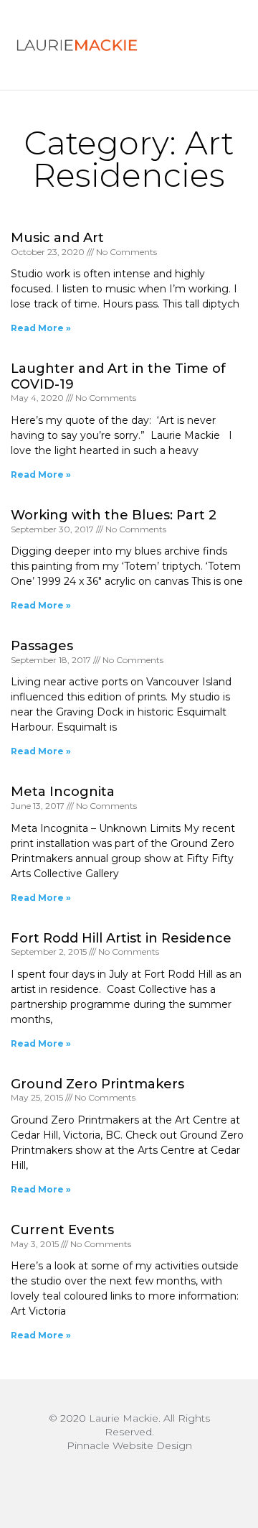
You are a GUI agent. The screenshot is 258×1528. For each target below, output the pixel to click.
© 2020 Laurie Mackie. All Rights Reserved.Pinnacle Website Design (129, 1432)
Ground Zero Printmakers (97, 1084)
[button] (213, 45)
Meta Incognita (63, 792)
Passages (42, 646)
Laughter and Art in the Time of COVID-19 (118, 376)
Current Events (62, 1230)
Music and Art (57, 238)
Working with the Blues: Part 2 (113, 515)
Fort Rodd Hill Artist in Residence (121, 938)
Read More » (41, 328)
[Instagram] (129, 1481)
